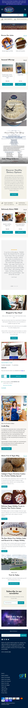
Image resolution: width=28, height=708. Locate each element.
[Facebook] (11, 360)
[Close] (25, 345)
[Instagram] (13, 360)
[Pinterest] (15, 360)
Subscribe (21, 356)
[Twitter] (17, 360)
